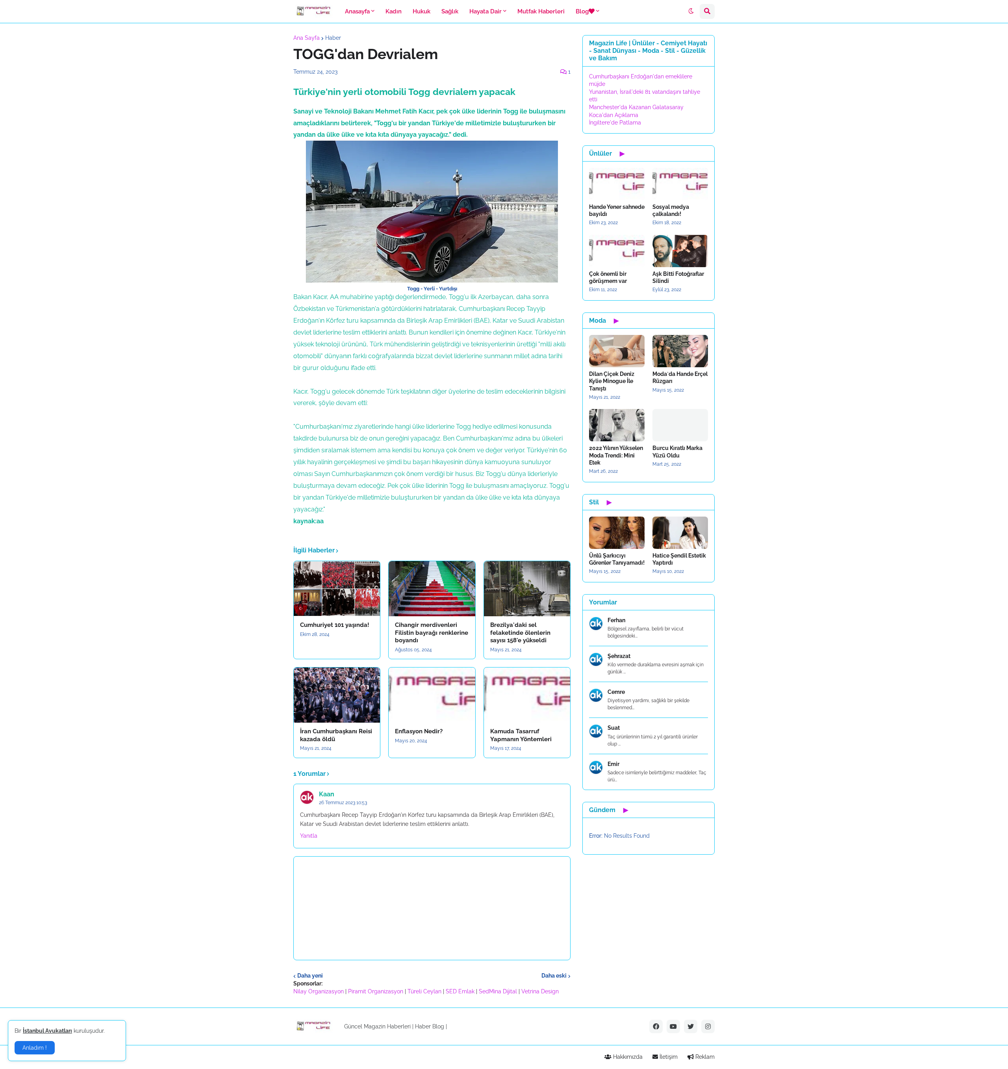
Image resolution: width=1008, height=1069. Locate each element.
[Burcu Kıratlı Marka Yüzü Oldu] (680, 425)
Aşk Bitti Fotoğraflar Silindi (678, 277)
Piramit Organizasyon (375, 991)
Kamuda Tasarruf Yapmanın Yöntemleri (521, 735)
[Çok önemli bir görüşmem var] (617, 251)
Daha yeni (310, 975)
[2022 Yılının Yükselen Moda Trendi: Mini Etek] (617, 425)
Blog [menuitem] (582, 11)
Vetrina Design (540, 991)
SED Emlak (460, 991)
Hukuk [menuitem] (421, 11)
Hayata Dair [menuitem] (485, 11)
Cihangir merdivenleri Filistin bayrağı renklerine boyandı (431, 632)
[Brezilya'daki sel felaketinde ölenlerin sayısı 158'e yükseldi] (527, 588)
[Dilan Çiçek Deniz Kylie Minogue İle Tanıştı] (617, 351)
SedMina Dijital (498, 991)
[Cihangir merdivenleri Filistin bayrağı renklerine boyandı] (432, 588)
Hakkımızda (627, 1057)
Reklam (704, 1057)
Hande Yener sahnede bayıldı (617, 210)
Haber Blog (429, 1026)
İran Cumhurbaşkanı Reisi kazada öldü (336, 735)
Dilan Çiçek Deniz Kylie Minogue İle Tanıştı (611, 381)
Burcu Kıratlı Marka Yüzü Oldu (677, 451)
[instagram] (708, 1026)
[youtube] (673, 1026)
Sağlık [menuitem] (449, 11)
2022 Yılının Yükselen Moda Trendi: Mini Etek (616, 455)
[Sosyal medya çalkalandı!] (680, 184)
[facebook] (656, 1026)
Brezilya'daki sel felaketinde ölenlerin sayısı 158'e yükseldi (520, 632)
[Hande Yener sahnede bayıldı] (617, 184)
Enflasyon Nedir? (419, 731)
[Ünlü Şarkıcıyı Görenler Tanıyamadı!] (617, 533)
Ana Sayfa (306, 38)
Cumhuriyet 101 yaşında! (334, 624)
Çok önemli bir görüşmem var (608, 277)
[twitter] (690, 1026)
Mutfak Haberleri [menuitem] (541, 11)
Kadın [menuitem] (393, 11)
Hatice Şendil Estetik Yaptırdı (679, 559)
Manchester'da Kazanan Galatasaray (636, 107)
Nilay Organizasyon (318, 991)
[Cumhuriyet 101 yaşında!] (337, 588)
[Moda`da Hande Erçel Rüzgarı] (680, 351)
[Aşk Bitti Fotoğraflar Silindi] (680, 251)
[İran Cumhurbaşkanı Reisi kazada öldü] (337, 695)
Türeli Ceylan (424, 991)
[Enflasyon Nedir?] (432, 695)
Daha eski (554, 975)
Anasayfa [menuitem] (357, 11)
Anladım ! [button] (34, 1048)
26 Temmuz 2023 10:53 (343, 802)
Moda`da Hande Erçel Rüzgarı (680, 377)
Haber (333, 38)
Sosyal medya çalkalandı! (670, 210)
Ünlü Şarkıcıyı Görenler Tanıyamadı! (617, 559)
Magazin (374, 1026)
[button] (691, 11)
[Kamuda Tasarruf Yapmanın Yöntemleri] (527, 695)
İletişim (668, 1057)
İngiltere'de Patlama (615, 122)
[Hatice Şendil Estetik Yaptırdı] (680, 533)
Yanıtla (308, 836)
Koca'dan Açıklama (613, 115)
